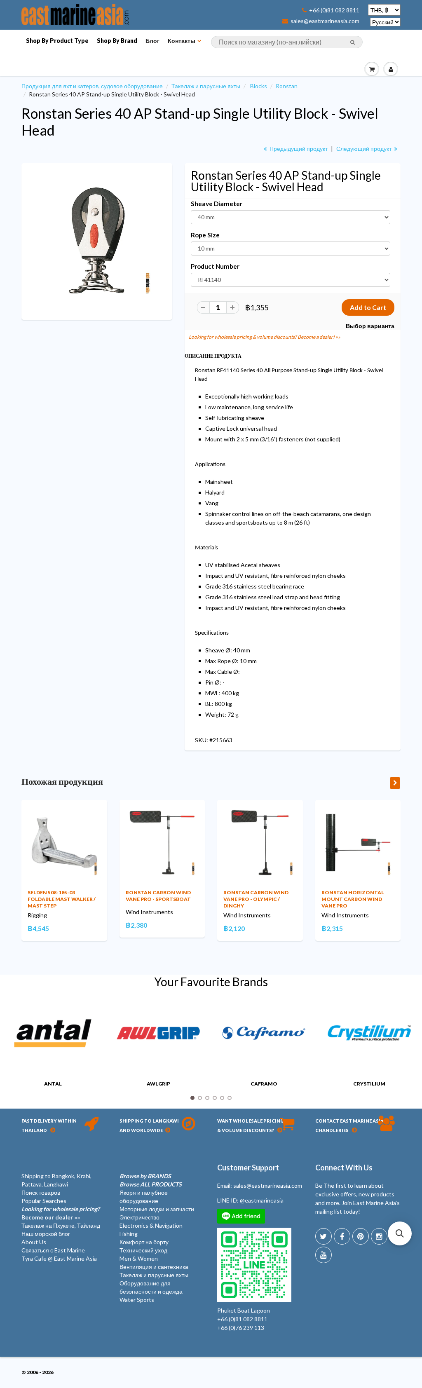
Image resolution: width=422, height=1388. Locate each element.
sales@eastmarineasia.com (325, 21)
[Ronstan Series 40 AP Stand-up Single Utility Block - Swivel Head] (97, 240)
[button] (400, 1233)
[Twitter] (323, 1236)
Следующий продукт (364, 148)
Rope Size (205, 235)
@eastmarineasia (262, 1200)
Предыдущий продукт (298, 148)
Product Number (215, 266)
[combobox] (287, 42)
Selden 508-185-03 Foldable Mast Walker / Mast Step (62, 899)
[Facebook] (342, 1236)
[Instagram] (379, 1236)
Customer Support (248, 1167)
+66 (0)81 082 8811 (334, 10)
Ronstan (287, 85)
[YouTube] (323, 1255)
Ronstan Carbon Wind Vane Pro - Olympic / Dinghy (255, 899)
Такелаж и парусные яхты (205, 85)
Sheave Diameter (216, 203)
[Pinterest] (360, 1236)
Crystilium (369, 1084)
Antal (53, 1084)
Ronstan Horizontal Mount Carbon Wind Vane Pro (352, 899)
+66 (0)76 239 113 (240, 1327)
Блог (152, 40)
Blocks (258, 85)
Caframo (264, 1084)
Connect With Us (344, 1167)
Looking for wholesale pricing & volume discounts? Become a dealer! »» (264, 337)
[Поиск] (352, 42)
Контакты (181, 40)
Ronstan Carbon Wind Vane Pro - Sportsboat (158, 895)
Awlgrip (158, 1084)
